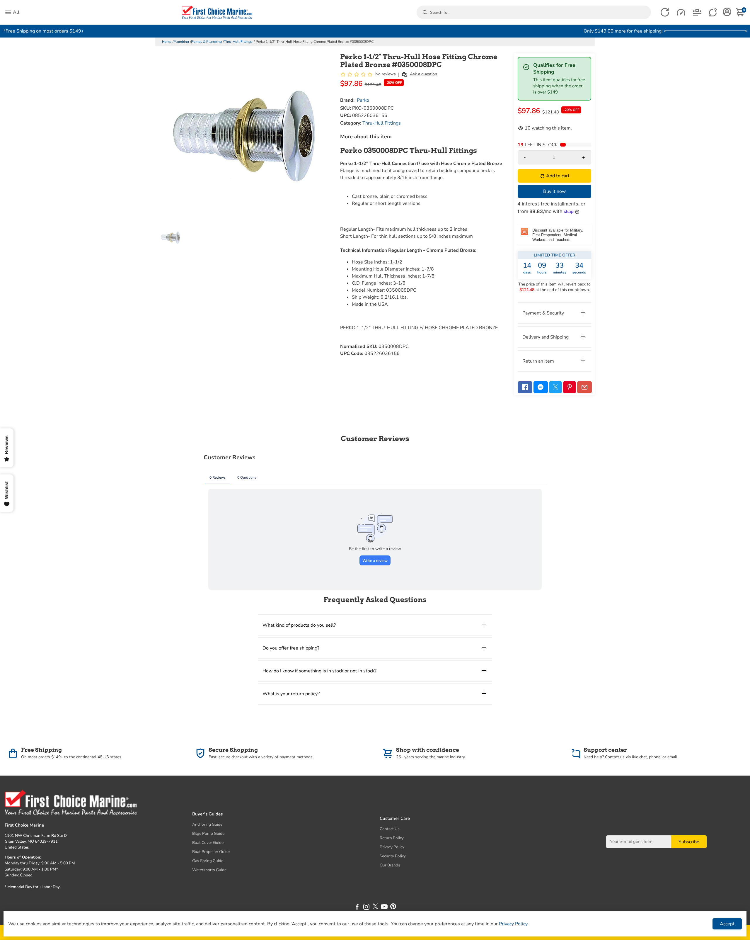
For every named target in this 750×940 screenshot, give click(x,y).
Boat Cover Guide (208, 842)
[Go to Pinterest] (569, 387)
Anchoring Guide (207, 824)
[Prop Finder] (665, 12)
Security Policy (393, 856)
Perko (363, 100)
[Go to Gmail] (584, 387)
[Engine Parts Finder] (681, 12)
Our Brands (390, 865)
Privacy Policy (392, 847)
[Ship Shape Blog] (697, 12)
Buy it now (554, 191)
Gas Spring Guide (207, 860)
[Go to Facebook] (525, 387)
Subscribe (689, 842)
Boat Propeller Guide (211, 851)
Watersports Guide (209, 870)
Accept (727, 924)
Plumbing (181, 41)
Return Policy (392, 838)
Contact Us (390, 829)
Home (166, 41)
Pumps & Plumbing (206, 41)
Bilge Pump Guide (208, 833)
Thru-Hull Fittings (238, 41)
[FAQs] (713, 12)
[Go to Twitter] (555, 387)
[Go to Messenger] (540, 387)
